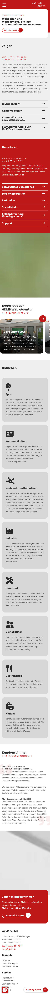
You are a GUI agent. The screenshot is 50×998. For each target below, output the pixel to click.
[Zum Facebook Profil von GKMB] (15, 946)
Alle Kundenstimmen (15, 756)
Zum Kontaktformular (14, 915)
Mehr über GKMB (10, 30)
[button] (42, 318)
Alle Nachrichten (13, 313)
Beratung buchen (33, 989)
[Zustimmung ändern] (5, 990)
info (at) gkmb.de (9, 949)
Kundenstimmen (15, 752)
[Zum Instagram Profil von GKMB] (20, 946)
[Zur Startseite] (38, 4)
